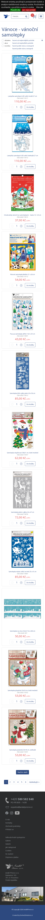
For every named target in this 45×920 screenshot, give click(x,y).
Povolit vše (15, 10)
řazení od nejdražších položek (22, 43)
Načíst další (22, 772)
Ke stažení (9, 854)
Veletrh (8, 844)
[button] (30, 107)
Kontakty (8, 823)
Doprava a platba (11, 857)
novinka (7, 46)
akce (6, 43)
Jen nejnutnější (28, 10)
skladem (7, 40)
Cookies (8, 850)
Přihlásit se (9, 829)
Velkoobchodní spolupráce (15, 837)
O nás (7, 819)
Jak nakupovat (10, 847)
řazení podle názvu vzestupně (23, 46)
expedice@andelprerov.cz (22, 807)
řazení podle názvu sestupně (22, 49)
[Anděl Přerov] (6, 16)
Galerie (8, 841)
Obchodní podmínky (12, 826)
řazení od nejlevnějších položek (23, 40)
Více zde (39, 7)
